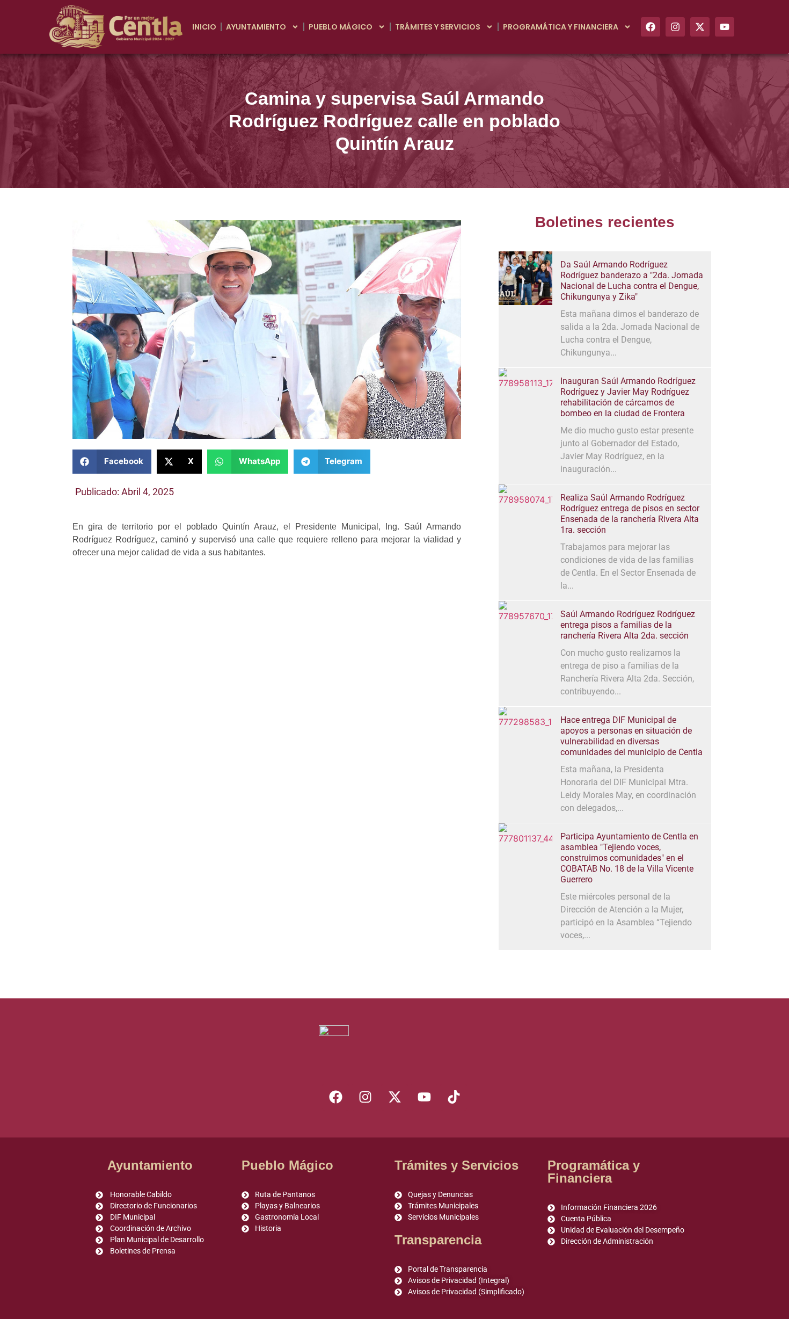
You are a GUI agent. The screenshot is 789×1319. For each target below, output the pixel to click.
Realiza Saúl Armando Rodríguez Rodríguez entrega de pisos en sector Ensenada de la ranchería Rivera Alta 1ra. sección (629, 513)
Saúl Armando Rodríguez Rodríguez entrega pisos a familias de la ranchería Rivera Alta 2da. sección (627, 625)
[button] (111, 462)
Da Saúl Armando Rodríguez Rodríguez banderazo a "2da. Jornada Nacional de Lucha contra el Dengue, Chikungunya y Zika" (631, 280)
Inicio (204, 26)
